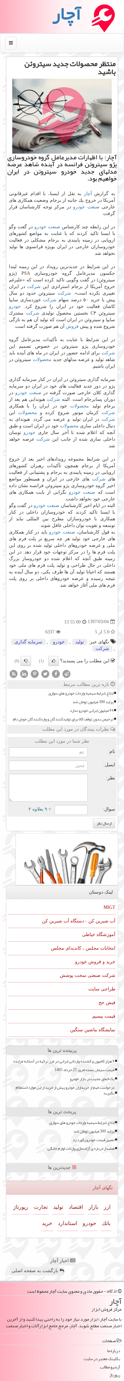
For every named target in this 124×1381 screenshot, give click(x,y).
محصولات (42, 359)
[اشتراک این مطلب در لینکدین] (24, 673)
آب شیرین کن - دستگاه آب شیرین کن (78, 920)
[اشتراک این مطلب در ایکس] (45, 673)
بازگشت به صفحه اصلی (36, 1270)
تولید (79, 641)
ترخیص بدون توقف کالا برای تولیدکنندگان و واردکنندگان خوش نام (63, 719)
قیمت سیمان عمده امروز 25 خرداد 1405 (84, 1070)
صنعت (93, 206)
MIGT (109, 907)
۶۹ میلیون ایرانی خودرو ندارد (91, 710)
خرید (47, 1223)
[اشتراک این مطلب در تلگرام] (66, 673)
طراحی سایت (101, 988)
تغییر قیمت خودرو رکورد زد (93, 1140)
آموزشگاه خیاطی (98, 934)
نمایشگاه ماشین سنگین (92, 1029)
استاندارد (67, 1223)
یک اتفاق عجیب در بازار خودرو (92, 1079)
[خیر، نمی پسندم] (26, 661)
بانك (106, 1223)
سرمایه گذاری (28, 641)
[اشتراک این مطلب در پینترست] (34, 673)
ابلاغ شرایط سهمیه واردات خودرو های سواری (80, 693)
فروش (72, 326)
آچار (88, 193)
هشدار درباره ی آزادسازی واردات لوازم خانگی (80, 1148)
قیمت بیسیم (103, 1016)
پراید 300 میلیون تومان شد (92, 702)
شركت (34, 286)
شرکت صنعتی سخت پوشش (87, 975)
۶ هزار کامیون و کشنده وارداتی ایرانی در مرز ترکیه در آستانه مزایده (63, 1061)
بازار (93, 1207)
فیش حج (107, 1002)
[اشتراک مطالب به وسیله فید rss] (13, 673)
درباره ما (113, 1351)
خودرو (79, 206)
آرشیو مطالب (110, 1367)
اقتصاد (76, 1207)
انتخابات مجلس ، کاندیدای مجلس (83, 948)
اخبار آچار (60, 1260)
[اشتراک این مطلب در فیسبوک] (56, 673)
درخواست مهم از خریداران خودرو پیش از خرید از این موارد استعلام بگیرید (65, 1090)
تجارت (41, 1207)
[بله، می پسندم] (53, 661)
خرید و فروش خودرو (95, 961)
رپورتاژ (20, 1207)
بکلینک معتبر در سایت (102, 1359)
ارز (107, 1207)
